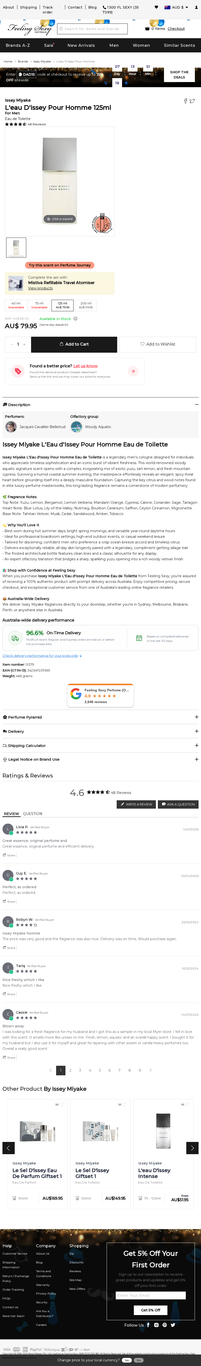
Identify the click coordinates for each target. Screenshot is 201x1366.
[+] (24, 345)
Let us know (85, 366)
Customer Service (14, 1253)
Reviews (75, 1271)
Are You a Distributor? (44, 1313)
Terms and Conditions (43, 1273)
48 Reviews (37, 124)
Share (10, 855)
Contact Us (10, 1307)
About (8, 7)
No (139, 1360)
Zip (71, 1253)
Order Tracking (13, 1289)
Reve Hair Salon (13, 1316)
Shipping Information (11, 1264)
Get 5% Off (150, 1310)
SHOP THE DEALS (179, 74)
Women (141, 45)
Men (114, 45)
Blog (92, 7)
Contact (75, 7)
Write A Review (139, 804)
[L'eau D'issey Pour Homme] (16, 248)
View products (40, 288)
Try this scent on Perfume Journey (60, 265)
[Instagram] (156, 1325)
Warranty (43, 1285)
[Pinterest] (165, 1325)
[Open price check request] (133, 371)
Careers (41, 1325)
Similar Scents (179, 45)
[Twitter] (192, 101)
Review (11, 814)
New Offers (77, 1289)
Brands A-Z (18, 45)
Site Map (75, 1280)
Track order (48, 9)
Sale (48, 45)
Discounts (76, 1262)
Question (32, 814)
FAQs (6, 1298)
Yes (127, 1360)
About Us (42, 1253)
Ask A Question (181, 804)
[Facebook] (186, 101)
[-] (12, 345)
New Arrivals (81, 45)
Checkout (176, 28)
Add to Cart (76, 344)
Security (42, 1302)
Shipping (28, 7)
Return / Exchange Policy (15, 1278)
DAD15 (29, 74)
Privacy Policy (46, 1293)
